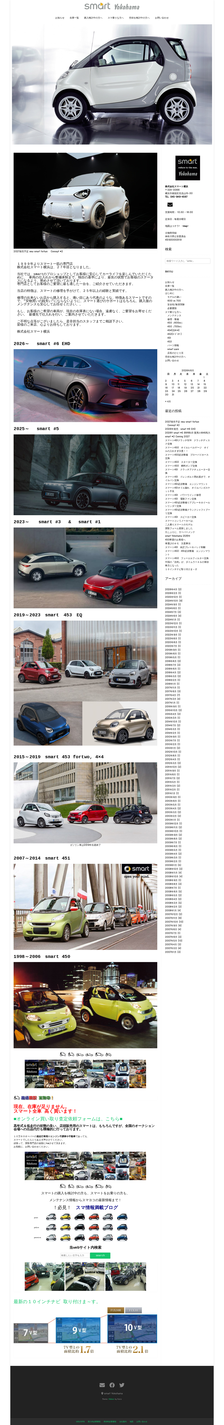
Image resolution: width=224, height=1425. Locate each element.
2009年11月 (171, 827)
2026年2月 (171, 593)
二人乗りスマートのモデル (179, 524)
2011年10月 (171, 767)
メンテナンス (173, 315)
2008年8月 (171, 884)
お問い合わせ (162, 18)
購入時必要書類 (94, 1421)
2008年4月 (171, 899)
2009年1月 (171, 865)
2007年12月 (171, 914)
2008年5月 (171, 895)
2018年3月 (171, 676)
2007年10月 (171, 921)
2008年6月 (171, 891)
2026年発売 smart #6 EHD (180, 429)
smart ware (172, 349)
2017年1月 (170, 702)
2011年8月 (170, 774)
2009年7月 (171, 842)
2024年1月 (170, 619)
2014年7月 (170, 725)
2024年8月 (171, 608)
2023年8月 (171, 638)
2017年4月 (170, 695)
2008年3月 (171, 903)
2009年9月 (171, 835)
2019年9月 (171, 650)
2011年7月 (170, 778)
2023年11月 (171, 627)
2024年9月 (171, 604)
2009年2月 (171, 861)
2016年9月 (171, 706)
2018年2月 (171, 680)
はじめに (169, 293)
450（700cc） (174, 326)
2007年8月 (171, 929)
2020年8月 (171, 642)
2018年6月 (171, 668)
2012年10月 (171, 752)
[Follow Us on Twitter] (121, 1385)
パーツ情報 (172, 345)
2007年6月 (171, 937)
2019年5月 (171, 657)
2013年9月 (171, 736)
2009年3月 (171, 857)
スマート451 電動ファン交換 (180, 498)
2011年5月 (170, 782)
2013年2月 (171, 744)
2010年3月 (171, 812)
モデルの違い (173, 297)
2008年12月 (171, 869)
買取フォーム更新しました (179, 528)
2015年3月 (171, 718)
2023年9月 (171, 634)
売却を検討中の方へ (139, 18)
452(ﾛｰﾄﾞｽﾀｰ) (173, 334)
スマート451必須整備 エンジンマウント (186, 484)
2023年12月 (171, 623)
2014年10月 (171, 721)
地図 (131, 1421)
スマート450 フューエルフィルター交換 (187, 558)
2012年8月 (171, 755)
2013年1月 (170, 748)
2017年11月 (170, 687)
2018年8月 (171, 661)
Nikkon (111, 1399)
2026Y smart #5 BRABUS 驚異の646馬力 (187, 432)
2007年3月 (171, 948)
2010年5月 (171, 804)
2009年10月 (172, 831)
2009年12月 (171, 823)
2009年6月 (171, 846)
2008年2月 (171, 906)
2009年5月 (171, 850)
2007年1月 (170, 952)
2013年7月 (170, 740)
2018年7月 (170, 665)
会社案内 (123, 1421)
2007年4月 (171, 944)
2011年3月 (170, 786)
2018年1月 (170, 684)
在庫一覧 (74, 18)
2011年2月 (170, 789)
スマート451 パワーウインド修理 (183, 495)
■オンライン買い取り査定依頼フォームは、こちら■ (68, 1119)
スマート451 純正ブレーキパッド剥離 (185, 547)
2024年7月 (171, 612)
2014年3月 (170, 729)
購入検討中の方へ (93, 18)
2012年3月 (171, 763)
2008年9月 (171, 880)
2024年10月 (171, 600)
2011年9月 (170, 770)
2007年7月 (171, 933)
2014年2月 (170, 733)
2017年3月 (170, 699)
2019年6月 (171, 653)
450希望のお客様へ (175, 539)
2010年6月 (171, 801)
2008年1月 (171, 910)
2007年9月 (171, 925)
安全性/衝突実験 (175, 304)
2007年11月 (171, 918)
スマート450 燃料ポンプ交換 (181, 465)
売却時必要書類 (110, 1421)
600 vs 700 (173, 300)
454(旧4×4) (172, 330)
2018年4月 (170, 672)
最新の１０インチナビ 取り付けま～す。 (57, 1301)
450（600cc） (174, 322)
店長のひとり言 (174, 353)
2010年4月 (171, 808)
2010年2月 (171, 816)
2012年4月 (170, 759)
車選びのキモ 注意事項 (179, 543)
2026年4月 (171, 589)
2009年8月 (171, 838)
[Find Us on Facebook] (112, 1385)
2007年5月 (171, 940)
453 (168, 341)
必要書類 (171, 308)
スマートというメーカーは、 (180, 520)
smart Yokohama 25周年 (177, 536)
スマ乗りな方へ (116, 18)
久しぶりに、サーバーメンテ (180, 532)
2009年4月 (171, 854)
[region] (112, 85)
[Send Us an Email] (102, 1385)
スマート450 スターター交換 (181, 462)
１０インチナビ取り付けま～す (181, 569)
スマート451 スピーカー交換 (180, 517)
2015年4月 (170, 714)
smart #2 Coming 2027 (177, 436)
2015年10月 (171, 710)
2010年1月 (170, 820)
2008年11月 (171, 872)
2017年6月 (170, 691)
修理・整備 (172, 319)
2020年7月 (171, 646)
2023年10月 (171, 631)
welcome (80, 1421)
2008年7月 (171, 887)
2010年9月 (171, 797)
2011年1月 (170, 793)
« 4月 (168, 401)
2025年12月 (171, 597)
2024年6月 (171, 616)
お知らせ (59, 18)
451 (168, 338)
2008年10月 (171, 876)
